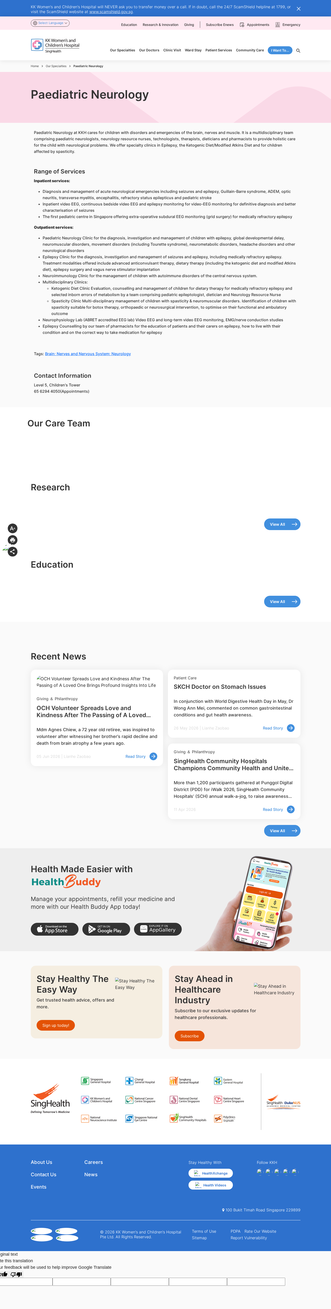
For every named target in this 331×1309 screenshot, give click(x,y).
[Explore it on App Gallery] (158, 929)
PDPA (236, 1231)
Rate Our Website (260, 1231)
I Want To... (280, 50)
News (91, 1174)
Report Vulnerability (249, 1237)
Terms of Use (204, 1231)
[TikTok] (295, 1172)
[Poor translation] (16, 1274)
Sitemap (199, 1237)
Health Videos (214, 1185)
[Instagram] (277, 1172)
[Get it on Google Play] (106, 929)
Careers (93, 1162)
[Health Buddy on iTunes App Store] (55, 929)
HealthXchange (215, 1173)
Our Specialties (56, 66)
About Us (41, 1162)
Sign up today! (55, 1025)
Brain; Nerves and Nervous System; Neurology (88, 353)
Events (39, 1187)
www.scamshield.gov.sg (111, 11)
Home (35, 66)
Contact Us (43, 1174)
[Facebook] (260, 1172)
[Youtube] (269, 1172)
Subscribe (190, 1036)
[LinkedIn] (286, 1172)
